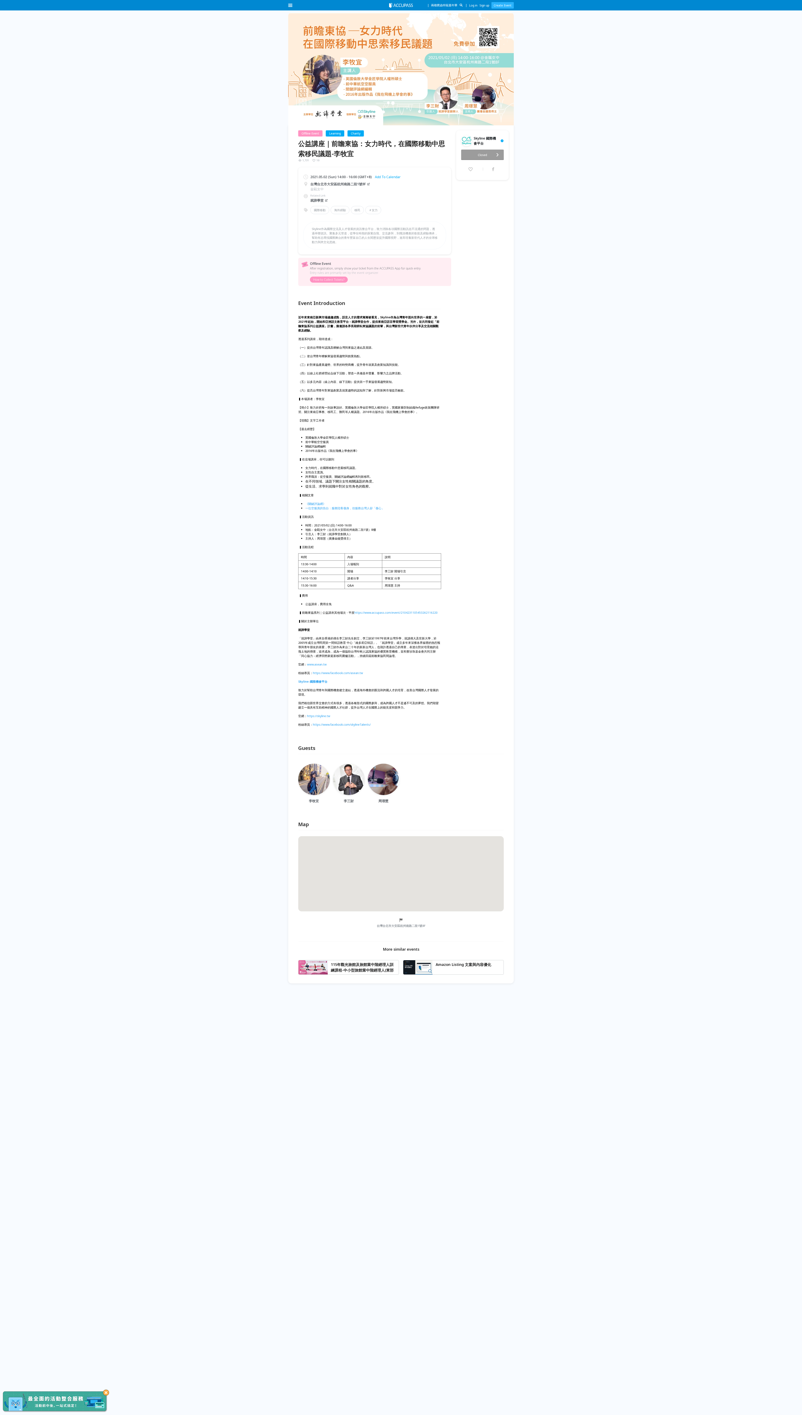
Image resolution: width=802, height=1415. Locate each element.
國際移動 (320, 210)
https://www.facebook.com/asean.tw (338, 673)
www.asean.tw (317, 664)
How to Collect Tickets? (328, 280)
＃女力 (373, 210)
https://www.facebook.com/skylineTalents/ (342, 725)
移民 (357, 210)
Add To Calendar (388, 177)
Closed (482, 155)
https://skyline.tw (318, 716)
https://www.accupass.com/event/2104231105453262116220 (396, 613)
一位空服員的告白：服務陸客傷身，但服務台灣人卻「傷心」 (344, 508)
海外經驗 (340, 210)
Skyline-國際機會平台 (312, 681)
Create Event (502, 5)
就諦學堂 (317, 200)
